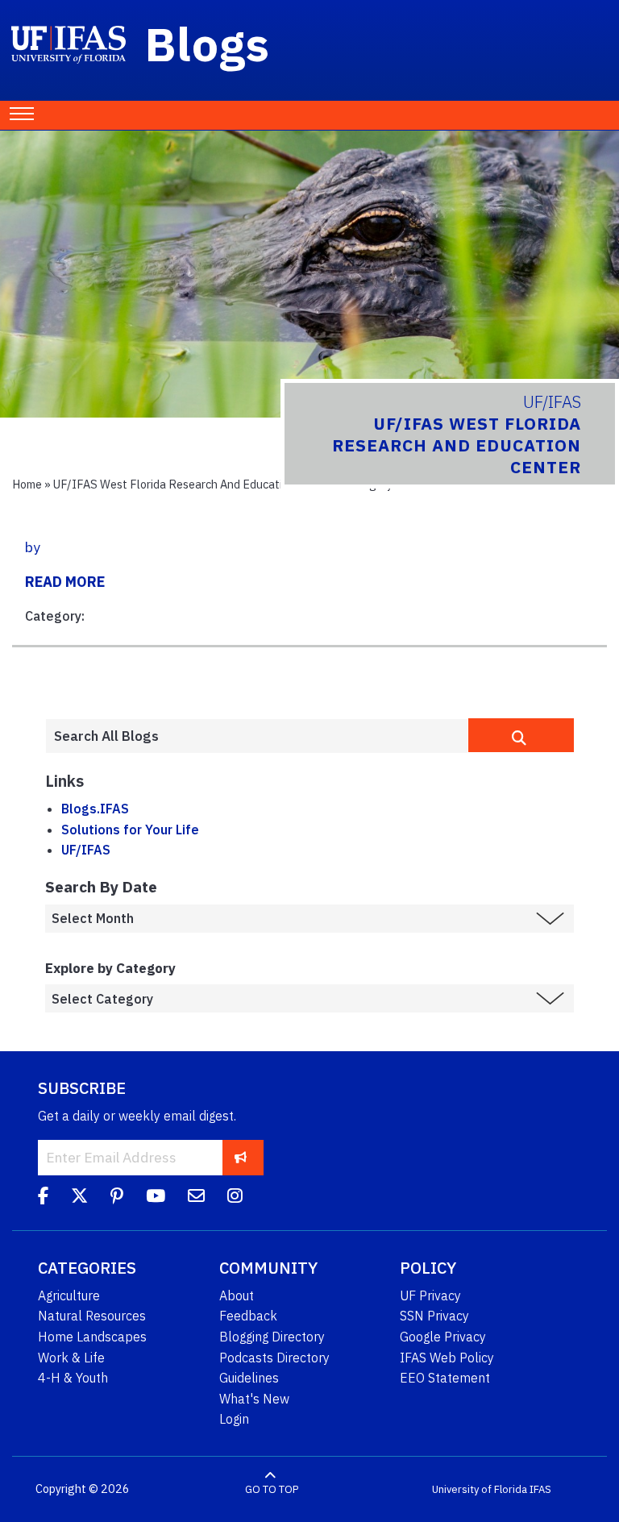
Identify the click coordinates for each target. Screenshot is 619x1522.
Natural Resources (92, 1316)
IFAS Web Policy (447, 1357)
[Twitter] (79, 1197)
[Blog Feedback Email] (196, 1197)
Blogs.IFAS (95, 809)
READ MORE (65, 581)
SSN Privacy (434, 1316)
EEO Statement (445, 1378)
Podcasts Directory (274, 1357)
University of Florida (479, 1489)
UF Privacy (430, 1295)
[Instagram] (235, 1197)
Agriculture (69, 1295)
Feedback (248, 1316)
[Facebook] (43, 1197)
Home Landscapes (92, 1337)
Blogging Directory (272, 1337)
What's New (254, 1399)
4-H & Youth (73, 1378)
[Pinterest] (116, 1197)
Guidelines (249, 1378)
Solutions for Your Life (130, 829)
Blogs (207, 43)
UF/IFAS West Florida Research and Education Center (193, 484)
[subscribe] (240, 1157)
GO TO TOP (271, 1489)
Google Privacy (443, 1337)
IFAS (540, 1489)
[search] (521, 735)
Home (27, 484)
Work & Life (71, 1357)
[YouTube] (155, 1197)
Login (234, 1419)
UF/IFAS (85, 850)
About (236, 1295)
